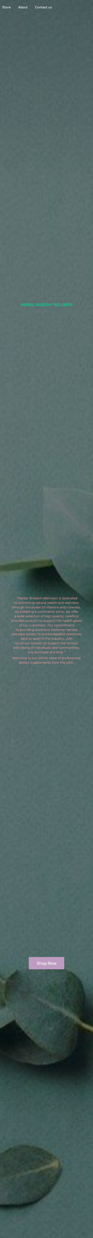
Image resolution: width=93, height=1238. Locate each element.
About (23, 7)
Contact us (43, 7)
